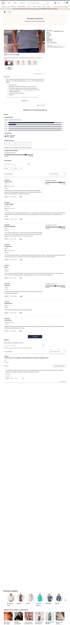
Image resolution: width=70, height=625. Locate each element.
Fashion (34, 6)
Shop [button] (9, 2)
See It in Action (9, 68)
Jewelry (44, 6)
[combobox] (37, 3)
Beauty (39, 6)
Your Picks (4, 6)
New (9, 6)
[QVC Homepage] (4, 12)
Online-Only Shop (21, 6)
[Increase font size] (42, 73)
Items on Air (22, 2)
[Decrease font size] (44, 73)
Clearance (29, 6)
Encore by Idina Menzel (51, 42)
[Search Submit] (47, 3)
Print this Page (42, 105)
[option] (35, 9)
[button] (56, 2)
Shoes (48, 6)
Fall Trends (13, 6)
